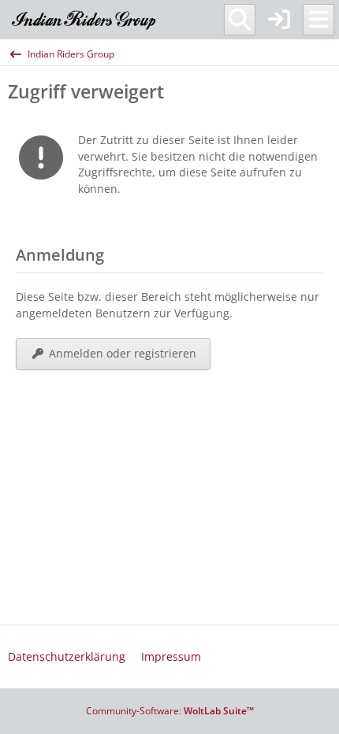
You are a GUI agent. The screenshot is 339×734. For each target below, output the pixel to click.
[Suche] (239, 19)
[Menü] (318, 19)
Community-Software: (170, 710)
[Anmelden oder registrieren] (279, 19)
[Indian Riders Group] (84, 19)
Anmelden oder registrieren (122, 353)
